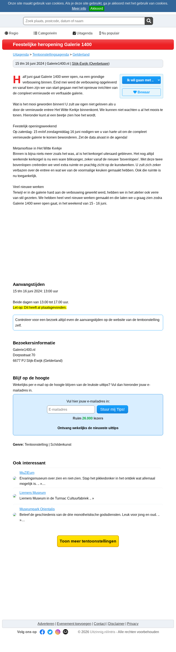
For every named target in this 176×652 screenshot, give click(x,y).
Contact (100, 624)
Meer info (79, 8)
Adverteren (46, 624)
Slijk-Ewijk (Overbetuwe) (90, 63)
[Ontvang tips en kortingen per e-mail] (65, 632)
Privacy (132, 624)
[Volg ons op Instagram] (58, 632)
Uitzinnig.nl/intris (102, 632)
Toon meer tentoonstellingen (88, 541)
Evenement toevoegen (74, 624)
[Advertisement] (49, 246)
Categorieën (47, 33)
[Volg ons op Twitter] (50, 632)
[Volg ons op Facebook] (42, 632)
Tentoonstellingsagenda (50, 54)
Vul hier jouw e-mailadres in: (88, 401)
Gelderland (81, 54)
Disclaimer (116, 624)
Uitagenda (84, 33)
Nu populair (110, 33)
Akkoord (96, 8)
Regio (13, 33)
